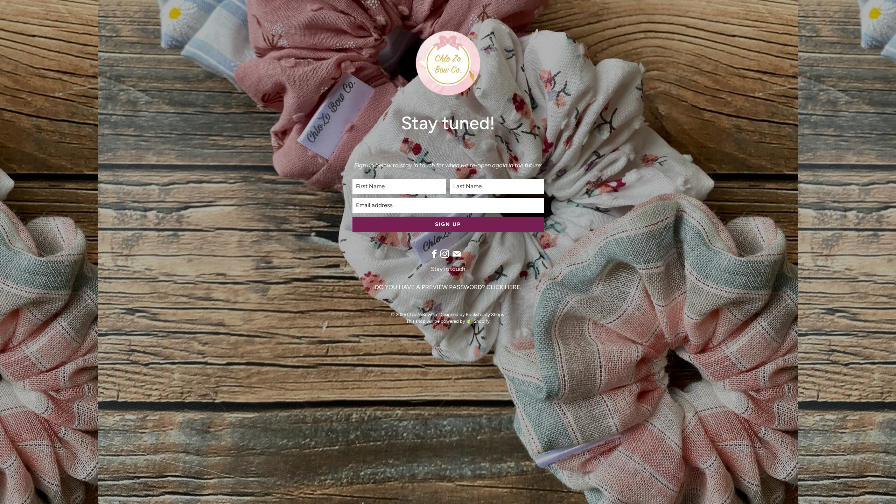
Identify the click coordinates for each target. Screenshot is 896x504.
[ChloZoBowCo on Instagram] (444, 254)
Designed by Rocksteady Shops (471, 314)
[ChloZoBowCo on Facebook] (434, 254)
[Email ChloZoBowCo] (457, 254)
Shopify (482, 321)
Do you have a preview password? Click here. (448, 287)
